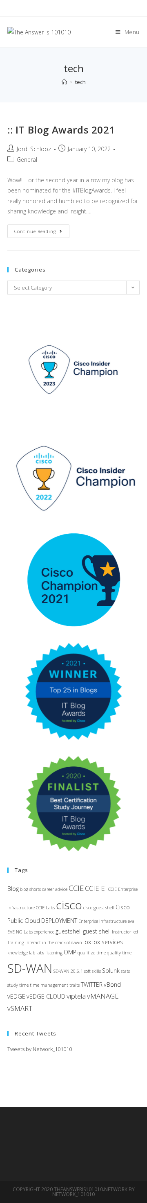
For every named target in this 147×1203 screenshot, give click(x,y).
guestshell (69, 931)
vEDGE (16, 996)
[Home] (64, 82)
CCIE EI (96, 888)
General (27, 159)
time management (49, 985)
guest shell (97, 931)
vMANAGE (103, 996)
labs (40, 953)
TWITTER (91, 984)
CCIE (76, 888)
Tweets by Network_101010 (39, 1049)
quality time (119, 953)
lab (32, 953)
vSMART (19, 1008)
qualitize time (92, 953)
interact (33, 942)
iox (87, 942)
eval (132, 921)
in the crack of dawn (62, 942)
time (24, 985)
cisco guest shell (98, 908)
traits (74, 985)
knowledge (17, 953)
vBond (112, 984)
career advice (54, 889)
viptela (76, 996)
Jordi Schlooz (34, 149)
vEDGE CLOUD (46, 996)
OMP (70, 952)
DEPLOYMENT (59, 920)
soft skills (92, 971)
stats (125, 971)
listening (53, 953)
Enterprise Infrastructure (102, 921)
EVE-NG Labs (20, 932)
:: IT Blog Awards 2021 (61, 129)
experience (44, 932)
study (12, 985)
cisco (69, 905)
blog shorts (30, 889)
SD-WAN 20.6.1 (68, 971)
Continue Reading (41, 232)
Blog (13, 889)
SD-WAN (29, 968)
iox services (107, 942)
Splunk (111, 970)
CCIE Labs (45, 908)
